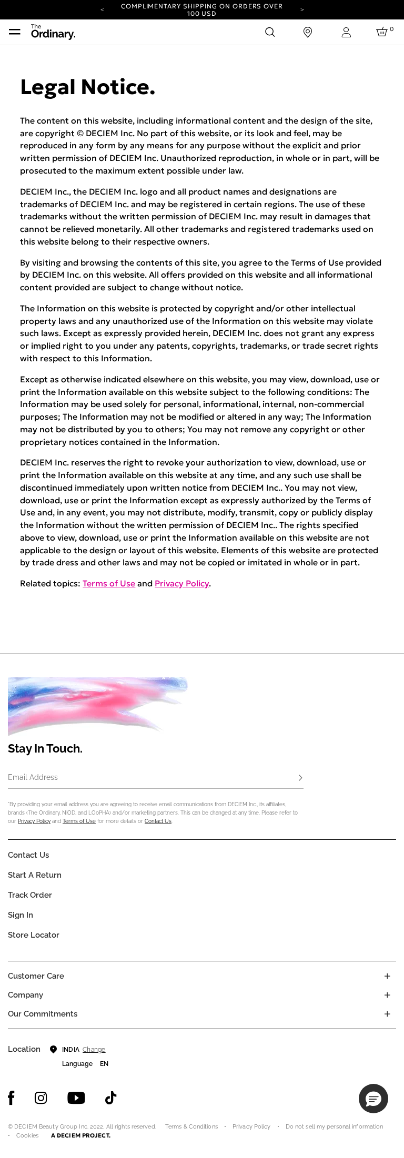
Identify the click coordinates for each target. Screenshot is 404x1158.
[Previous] (102, 9)
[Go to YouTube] (76, 1098)
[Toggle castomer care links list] (387, 976)
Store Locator (33, 935)
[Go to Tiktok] (111, 1098)
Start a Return (35, 875)
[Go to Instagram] (41, 1098)
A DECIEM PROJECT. (80, 1135)
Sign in (20, 915)
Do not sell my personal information (334, 1126)
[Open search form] (269, 32)
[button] (373, 1098)
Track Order (30, 895)
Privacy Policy (182, 583)
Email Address (33, 777)
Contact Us (158, 821)
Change (94, 1049)
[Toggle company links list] (387, 994)
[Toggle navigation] (14, 32)
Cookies (27, 1135)
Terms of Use (109, 583)
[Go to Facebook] (11, 1098)
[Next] (302, 9)
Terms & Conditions (191, 1126)
